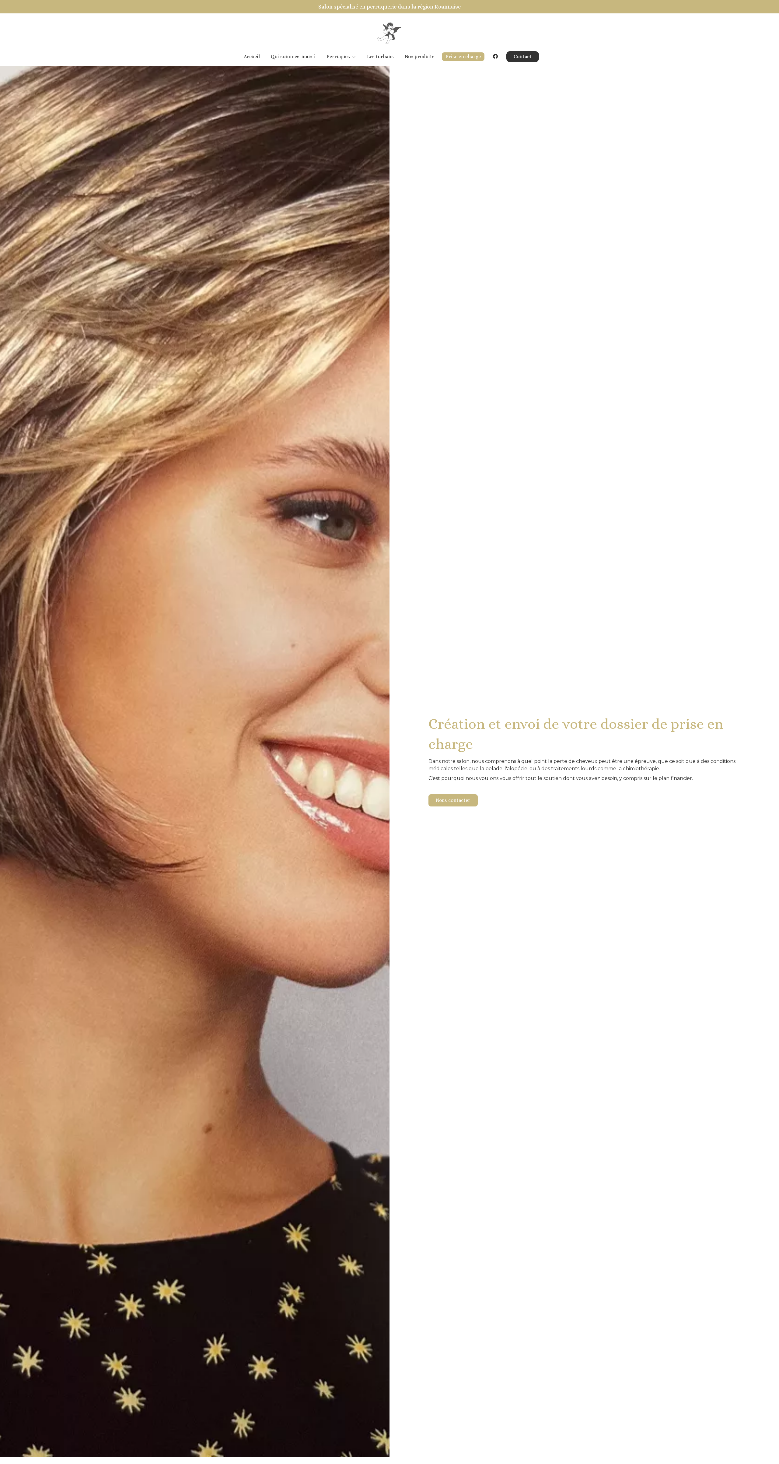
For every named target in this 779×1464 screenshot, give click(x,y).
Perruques (338, 56)
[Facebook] (495, 56)
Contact (523, 56)
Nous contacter (453, 800)
